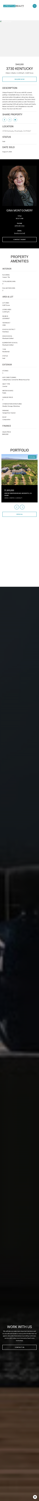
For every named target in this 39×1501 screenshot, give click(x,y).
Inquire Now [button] (19, 79)
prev (16, 507)
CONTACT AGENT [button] (19, 239)
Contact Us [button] (19, 1347)
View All (19, 514)
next (22, 507)
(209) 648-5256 (19, 226)
